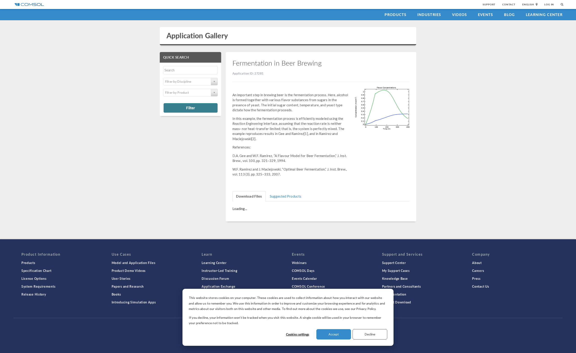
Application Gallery (197, 35)
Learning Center (544, 14)
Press (476, 278)
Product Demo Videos (129, 270)
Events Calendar (304, 278)
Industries (429, 14)
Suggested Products (286, 196)
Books (116, 294)
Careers (478, 270)
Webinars (299, 262)
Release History (33, 294)
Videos (459, 14)
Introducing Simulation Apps (134, 302)
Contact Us (480, 286)
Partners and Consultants (401, 286)
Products (395, 14)
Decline (370, 334)
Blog (509, 14)
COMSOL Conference (308, 286)
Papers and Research (128, 286)
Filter (190, 107)
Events (485, 14)
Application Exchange (218, 286)
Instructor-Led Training (219, 270)
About (477, 262)
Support (489, 4)
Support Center (394, 262)
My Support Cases (396, 270)
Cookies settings (297, 334)
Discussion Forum (215, 278)
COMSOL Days (303, 270)
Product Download (396, 302)
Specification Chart (36, 270)
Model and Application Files (133, 262)
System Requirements (38, 286)
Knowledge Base (395, 278)
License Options (34, 278)
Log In (549, 4)
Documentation (394, 294)
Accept (333, 334)
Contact (508, 4)
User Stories (121, 278)
